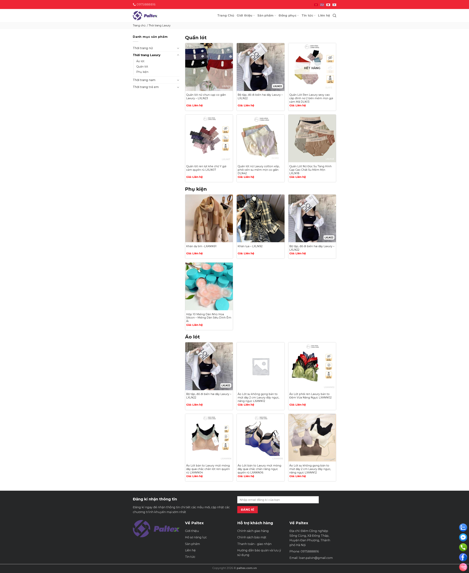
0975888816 (310, 551)
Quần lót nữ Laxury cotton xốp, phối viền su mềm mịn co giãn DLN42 (259, 170)
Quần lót (142, 66)
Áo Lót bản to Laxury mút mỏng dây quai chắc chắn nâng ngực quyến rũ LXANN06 (259, 469)
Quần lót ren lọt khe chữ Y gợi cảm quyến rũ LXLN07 (206, 168)
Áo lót (140, 61)
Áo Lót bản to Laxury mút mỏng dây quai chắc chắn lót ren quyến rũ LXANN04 (208, 469)
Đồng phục (287, 15)
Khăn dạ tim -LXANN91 (201, 246)
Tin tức (307, 15)
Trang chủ (139, 25)
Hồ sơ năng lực (196, 537)
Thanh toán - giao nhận (254, 544)
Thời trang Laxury (146, 55)
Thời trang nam (144, 80)
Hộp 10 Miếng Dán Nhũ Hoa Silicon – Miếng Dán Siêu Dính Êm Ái (208, 318)
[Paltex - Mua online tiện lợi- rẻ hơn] (151, 15)
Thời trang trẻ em (146, 87)
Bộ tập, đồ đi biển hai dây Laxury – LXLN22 (260, 96)
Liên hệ (324, 15)
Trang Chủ (225, 15)
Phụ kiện (142, 72)
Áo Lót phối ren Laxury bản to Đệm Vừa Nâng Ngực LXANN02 (310, 395)
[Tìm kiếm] (334, 15)
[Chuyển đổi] (178, 48)
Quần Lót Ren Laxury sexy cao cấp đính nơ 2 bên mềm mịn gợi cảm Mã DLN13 (311, 98)
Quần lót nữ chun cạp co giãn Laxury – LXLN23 (206, 96)
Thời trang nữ (143, 48)
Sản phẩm (265, 15)
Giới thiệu (244, 15)
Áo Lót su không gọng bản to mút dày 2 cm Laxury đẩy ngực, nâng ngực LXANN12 (258, 397)
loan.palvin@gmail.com (316, 558)
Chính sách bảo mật (251, 537)
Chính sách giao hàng (253, 531)
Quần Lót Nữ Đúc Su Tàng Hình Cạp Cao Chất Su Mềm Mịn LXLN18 (310, 170)
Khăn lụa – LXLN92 (250, 246)
